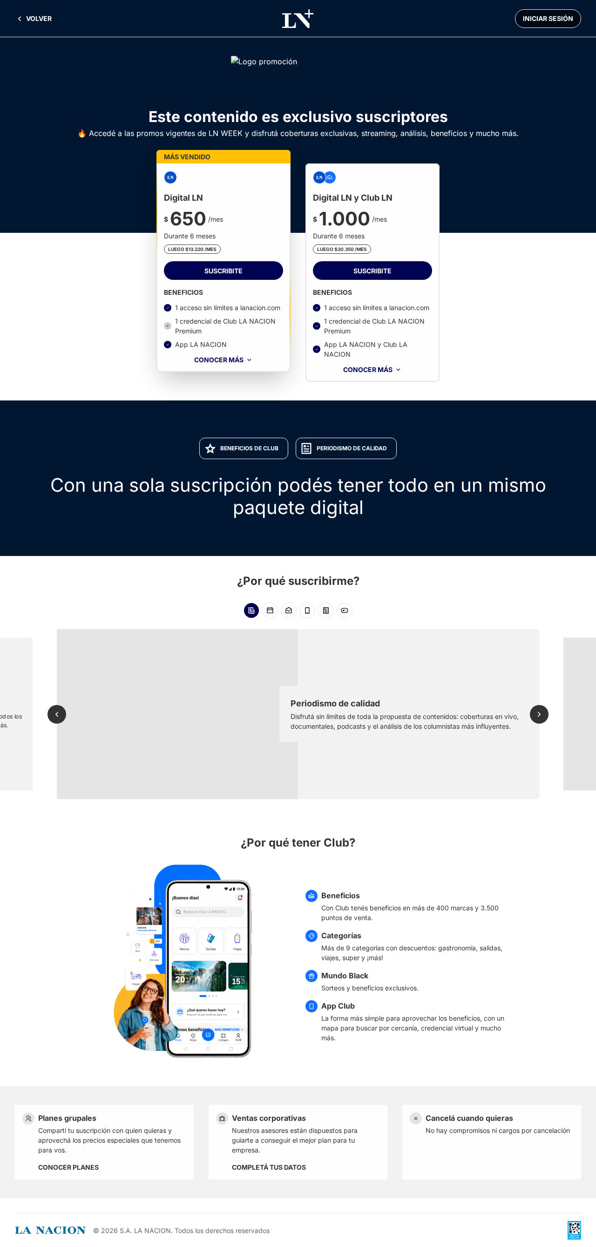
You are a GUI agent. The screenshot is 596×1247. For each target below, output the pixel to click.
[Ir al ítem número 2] (270, 610)
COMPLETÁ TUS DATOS (269, 1167)
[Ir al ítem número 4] (307, 610)
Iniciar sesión (548, 18)
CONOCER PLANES (68, 1167)
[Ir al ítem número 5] (325, 610)
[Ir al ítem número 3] (288, 610)
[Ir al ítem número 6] (344, 610)
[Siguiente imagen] (539, 714)
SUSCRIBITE (223, 271)
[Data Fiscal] (574, 1230)
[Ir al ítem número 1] (251, 610)
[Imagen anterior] (56, 714)
